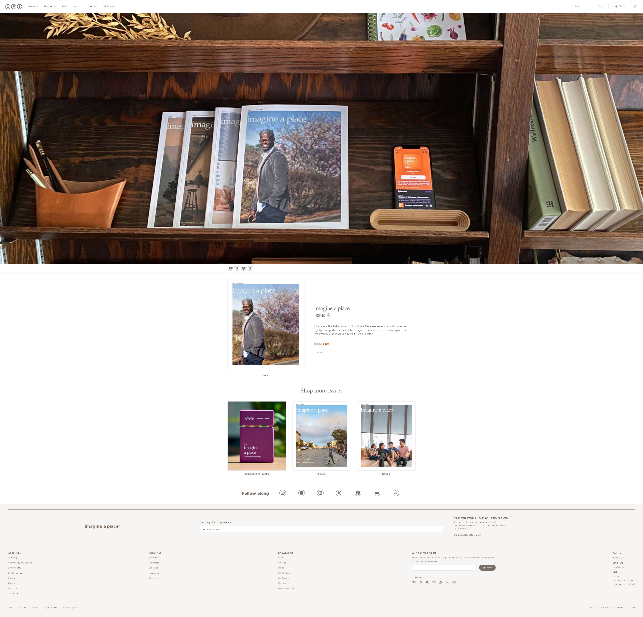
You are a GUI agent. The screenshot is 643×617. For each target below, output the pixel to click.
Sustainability (14, 567)
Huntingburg (284, 573)
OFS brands (110, 6)
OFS (10, 607)
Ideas (65, 6)
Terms (592, 607)
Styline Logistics (70, 607)
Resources (50, 6)
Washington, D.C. (286, 588)
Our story (12, 557)
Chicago (282, 562)
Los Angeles (283, 578)
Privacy (604, 607)
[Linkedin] (427, 582)
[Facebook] (230, 268)
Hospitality (154, 573)
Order (319, 352)
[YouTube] (377, 493)
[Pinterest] (243, 268)
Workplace (154, 557)
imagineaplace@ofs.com (467, 535)
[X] (237, 268)
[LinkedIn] (250, 268)
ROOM (35, 607)
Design (11, 578)
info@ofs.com (619, 567)
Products (33, 6)
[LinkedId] (320, 493)
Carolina (22, 607)
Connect (92, 6)
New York (282, 583)
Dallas (281, 567)
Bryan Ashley (50, 607)
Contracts (618, 607)
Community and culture (20, 562)
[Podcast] (395, 493)
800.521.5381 (619, 557)
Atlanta (281, 557)
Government (155, 578)
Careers (11, 583)
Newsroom (13, 593)
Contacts (12, 588)
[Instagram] (282, 493)
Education (154, 567)
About (78, 6)
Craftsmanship (15, 573)
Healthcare (154, 562)
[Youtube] (447, 582)
